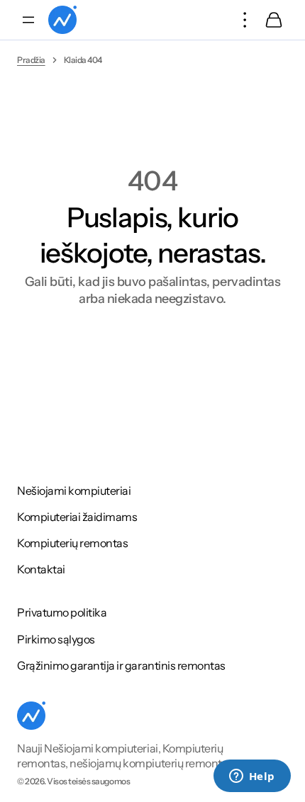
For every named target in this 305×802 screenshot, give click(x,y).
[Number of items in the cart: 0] (274, 20)
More (245, 20)
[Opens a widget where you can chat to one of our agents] (252, 777)
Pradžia (31, 60)
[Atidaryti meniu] (28, 20)
